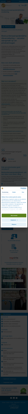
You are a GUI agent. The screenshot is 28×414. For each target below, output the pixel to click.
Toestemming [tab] (5, 192)
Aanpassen (13, 220)
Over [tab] (23, 192)
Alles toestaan (14, 215)
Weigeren (14, 224)
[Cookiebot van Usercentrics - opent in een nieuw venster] (20, 188)
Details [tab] (14, 192)
